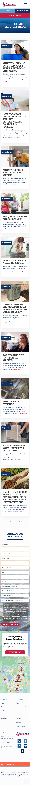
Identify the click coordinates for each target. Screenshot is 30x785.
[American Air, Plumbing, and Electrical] (9, 4)
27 (16, 521)
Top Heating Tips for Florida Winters (13, 358)
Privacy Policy (18, 776)
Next (20, 521)
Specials (7, 10)
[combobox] (15, 591)
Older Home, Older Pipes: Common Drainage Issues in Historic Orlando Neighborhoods (15, 497)
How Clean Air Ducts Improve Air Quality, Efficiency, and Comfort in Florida (14, 120)
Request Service (10, 624)
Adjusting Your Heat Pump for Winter (13, 172)
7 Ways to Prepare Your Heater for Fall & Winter (14, 448)
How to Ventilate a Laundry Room (14, 261)
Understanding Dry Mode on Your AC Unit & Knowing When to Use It (15, 308)
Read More (6, 81)
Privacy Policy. (16, 620)
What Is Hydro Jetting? (12, 403)
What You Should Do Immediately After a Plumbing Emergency (14, 67)
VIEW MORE (15, 652)
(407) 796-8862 (16, 15)
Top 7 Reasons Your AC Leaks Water (15, 217)
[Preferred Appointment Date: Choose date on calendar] (27, 586)
